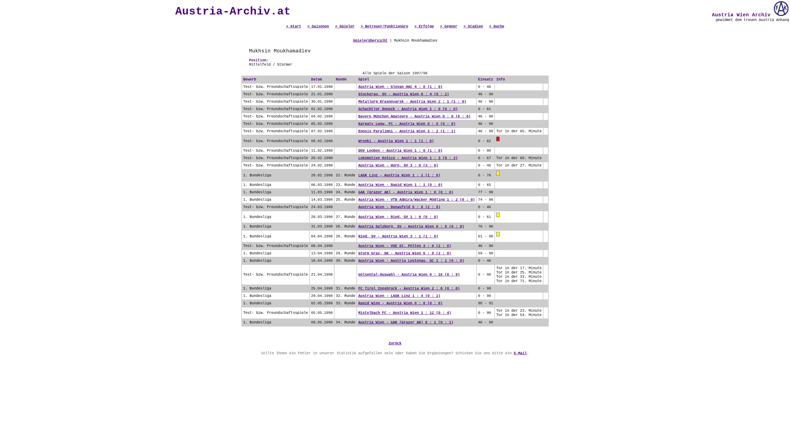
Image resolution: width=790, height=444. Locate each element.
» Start (293, 26)
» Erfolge (424, 26)
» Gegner (448, 26)
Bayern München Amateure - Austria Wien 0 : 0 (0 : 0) (414, 116)
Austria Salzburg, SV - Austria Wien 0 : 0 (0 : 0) (411, 226)
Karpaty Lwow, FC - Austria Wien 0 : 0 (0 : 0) (406, 124)
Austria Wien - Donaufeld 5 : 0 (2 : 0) (399, 207)
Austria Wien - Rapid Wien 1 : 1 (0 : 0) (400, 185)
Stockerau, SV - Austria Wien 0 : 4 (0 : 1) (403, 94)
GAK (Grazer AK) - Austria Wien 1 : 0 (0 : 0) (405, 192)
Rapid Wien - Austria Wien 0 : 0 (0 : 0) (400, 303)
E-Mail (520, 353)
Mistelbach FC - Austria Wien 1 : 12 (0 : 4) (404, 313)
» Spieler (345, 26)
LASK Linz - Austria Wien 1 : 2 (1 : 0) (399, 175)
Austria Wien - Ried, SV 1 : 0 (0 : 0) (398, 217)
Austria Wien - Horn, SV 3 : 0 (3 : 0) (398, 165)
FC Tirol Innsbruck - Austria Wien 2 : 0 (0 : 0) (409, 288)
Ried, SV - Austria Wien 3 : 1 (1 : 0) (398, 236)
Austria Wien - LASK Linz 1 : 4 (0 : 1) (399, 296)
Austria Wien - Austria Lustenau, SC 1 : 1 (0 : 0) (411, 261)
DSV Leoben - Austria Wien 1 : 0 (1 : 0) (400, 151)
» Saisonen (318, 26)
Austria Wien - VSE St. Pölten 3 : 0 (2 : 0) (404, 246)
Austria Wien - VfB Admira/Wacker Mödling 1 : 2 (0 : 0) (416, 200)
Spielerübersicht (370, 41)
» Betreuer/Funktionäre (384, 26)
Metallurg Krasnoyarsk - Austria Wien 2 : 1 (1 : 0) (412, 102)
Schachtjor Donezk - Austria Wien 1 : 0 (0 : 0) (408, 109)
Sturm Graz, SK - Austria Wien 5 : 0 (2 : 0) (404, 253)
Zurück (395, 343)
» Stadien (473, 26)
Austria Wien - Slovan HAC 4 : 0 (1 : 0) (400, 87)
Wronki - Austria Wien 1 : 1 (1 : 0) (396, 141)
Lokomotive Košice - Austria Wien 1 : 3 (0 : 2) (408, 158)
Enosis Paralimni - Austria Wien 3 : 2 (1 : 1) (406, 131)
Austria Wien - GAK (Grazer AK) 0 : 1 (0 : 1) (405, 322)
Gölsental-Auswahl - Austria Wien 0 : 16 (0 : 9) (409, 275)
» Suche (496, 26)
